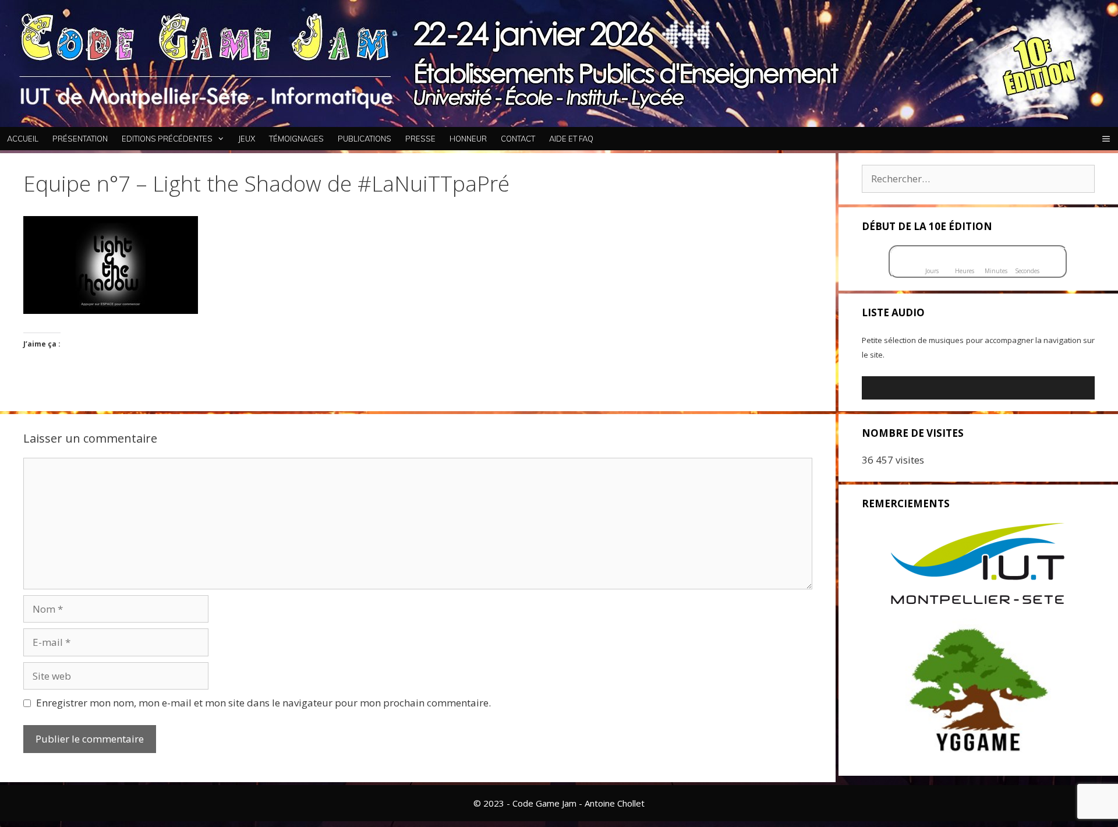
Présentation (80, 138)
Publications (364, 138)
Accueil (22, 138)
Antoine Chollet (615, 803)
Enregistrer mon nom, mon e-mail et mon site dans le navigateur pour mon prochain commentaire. (263, 702)
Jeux (246, 138)
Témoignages (296, 138)
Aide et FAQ (571, 138)
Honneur (468, 138)
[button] (1106, 138)
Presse (420, 138)
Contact (518, 138)
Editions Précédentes (167, 138)
